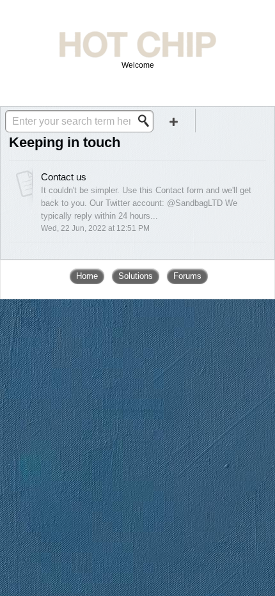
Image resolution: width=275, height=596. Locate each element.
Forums (187, 276)
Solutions (135, 276)
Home (87, 276)
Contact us (63, 176)
